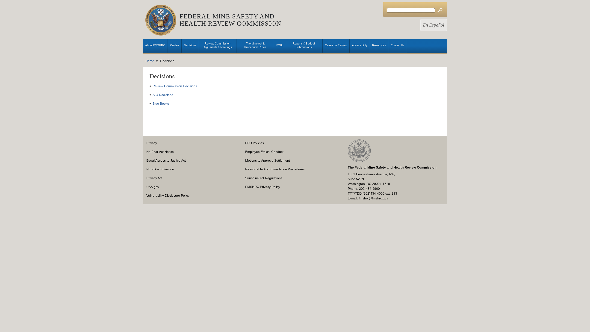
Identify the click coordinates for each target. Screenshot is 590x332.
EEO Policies (254, 143)
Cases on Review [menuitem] (336, 45)
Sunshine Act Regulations (263, 178)
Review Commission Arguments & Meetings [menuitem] (218, 45)
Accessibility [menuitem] (359, 45)
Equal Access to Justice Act (166, 160)
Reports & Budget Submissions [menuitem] (304, 45)
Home (149, 61)
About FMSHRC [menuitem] (155, 45)
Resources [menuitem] (379, 45)
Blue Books (161, 103)
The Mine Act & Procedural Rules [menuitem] (255, 45)
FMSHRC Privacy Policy (262, 187)
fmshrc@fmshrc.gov (373, 198)
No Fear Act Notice (160, 152)
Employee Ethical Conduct (264, 152)
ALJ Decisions (163, 95)
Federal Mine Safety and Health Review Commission (230, 20)
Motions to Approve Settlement (267, 160)
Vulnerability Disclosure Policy (167, 195)
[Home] (162, 20)
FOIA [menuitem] (279, 45)
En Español (433, 25)
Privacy (151, 143)
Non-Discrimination (160, 169)
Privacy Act (154, 178)
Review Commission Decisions (175, 86)
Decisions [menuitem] (190, 45)
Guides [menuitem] (174, 45)
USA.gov (152, 187)
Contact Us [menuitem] (397, 45)
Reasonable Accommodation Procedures (275, 169)
